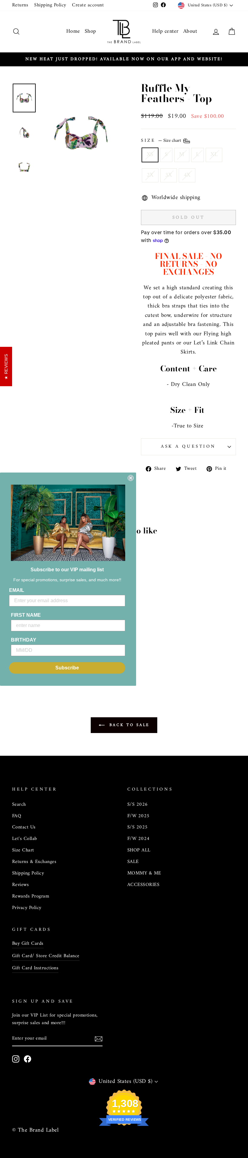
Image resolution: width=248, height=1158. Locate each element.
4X (187, 175)
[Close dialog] (131, 478)
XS (150, 155)
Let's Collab (24, 838)
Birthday (23, 639)
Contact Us (24, 827)
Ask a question (188, 447)
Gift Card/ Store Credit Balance (46, 956)
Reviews (20, 885)
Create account (88, 5)
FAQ (16, 816)
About (190, 31)
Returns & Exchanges (34, 862)
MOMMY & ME (144, 873)
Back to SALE (128, 725)
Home (73, 31)
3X (168, 175)
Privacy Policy (26, 908)
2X (150, 175)
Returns (20, 5)
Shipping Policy (50, 5)
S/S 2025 (137, 827)
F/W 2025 (138, 816)
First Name (26, 615)
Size (161, 141)
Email (16, 590)
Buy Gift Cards (28, 943)
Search (19, 804)
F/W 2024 (138, 838)
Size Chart (23, 850)
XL (213, 155)
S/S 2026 (137, 804)
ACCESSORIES (143, 885)
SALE (133, 862)
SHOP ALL (139, 850)
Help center (165, 31)
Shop (90, 31)
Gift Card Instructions (35, 968)
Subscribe (67, 667)
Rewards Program (30, 896)
